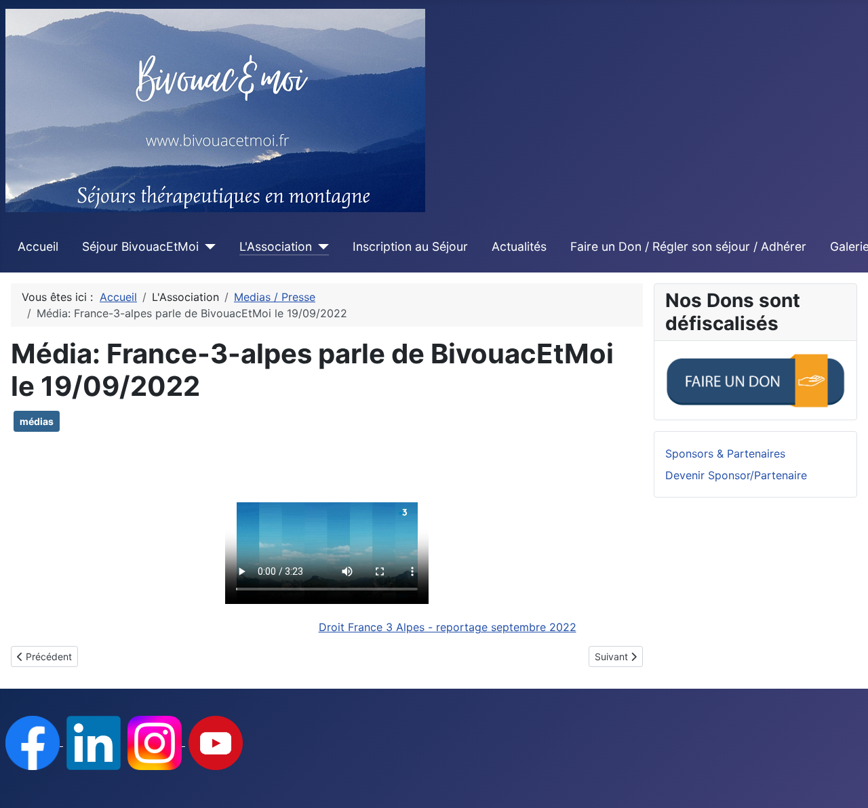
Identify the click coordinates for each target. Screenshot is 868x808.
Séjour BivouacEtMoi (140, 246)
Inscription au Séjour (410, 246)
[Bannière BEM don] (755, 379)
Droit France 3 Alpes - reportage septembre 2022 (447, 627)
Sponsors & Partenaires (725, 453)
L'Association (275, 246)
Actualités (519, 246)
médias (37, 421)
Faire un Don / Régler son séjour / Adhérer (688, 246)
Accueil (38, 246)
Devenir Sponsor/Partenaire (736, 475)
